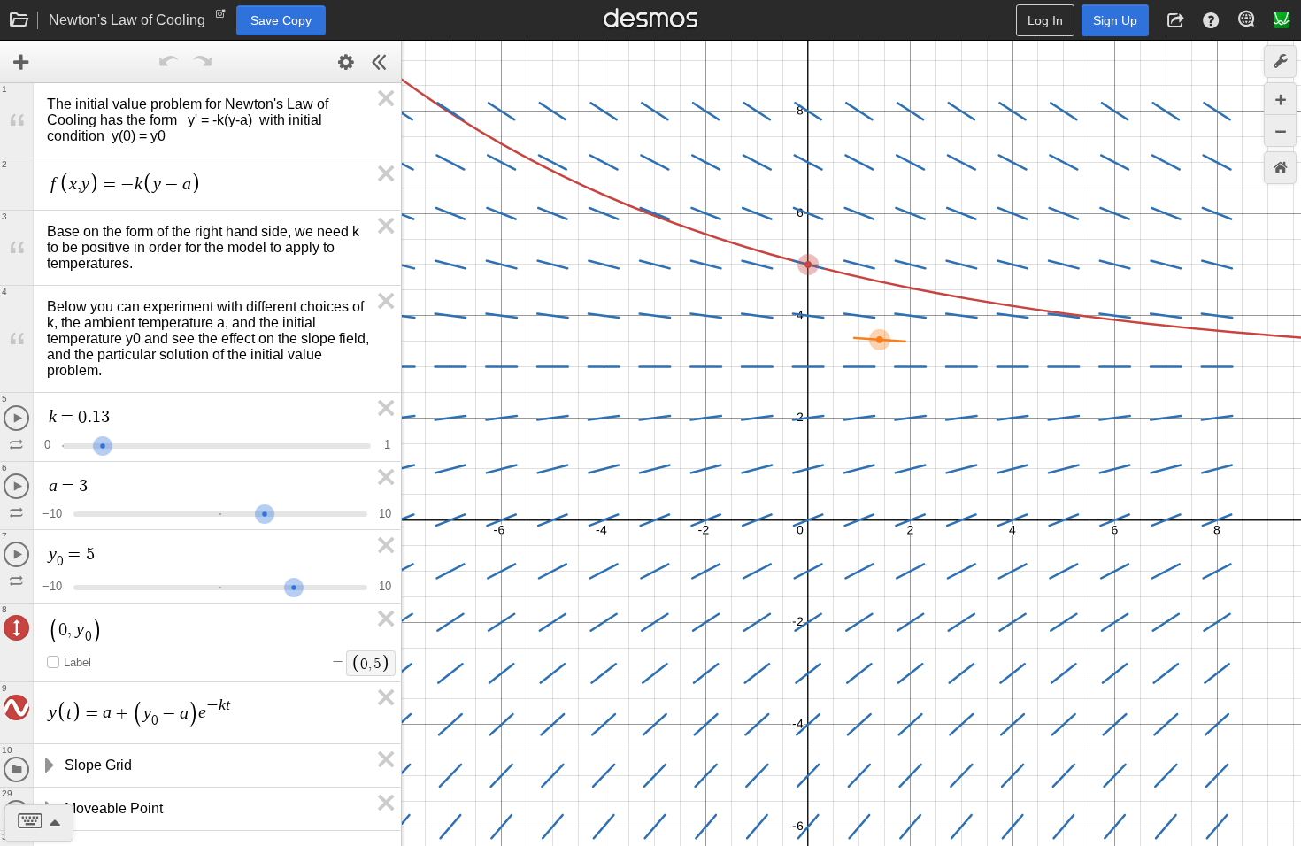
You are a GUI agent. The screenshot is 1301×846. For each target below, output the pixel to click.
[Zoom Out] (1280, 130)
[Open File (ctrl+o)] (19, 20)
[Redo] (202, 62)
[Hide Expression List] (379, 62)
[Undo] (169, 62)
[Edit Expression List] (346, 62)
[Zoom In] (1280, 98)
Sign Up (1115, 20)
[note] (221, 18)
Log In (1045, 20)
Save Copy (281, 20)
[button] (1175, 20)
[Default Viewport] (1280, 167)
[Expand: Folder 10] (48, 765)
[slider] (102, 443)
